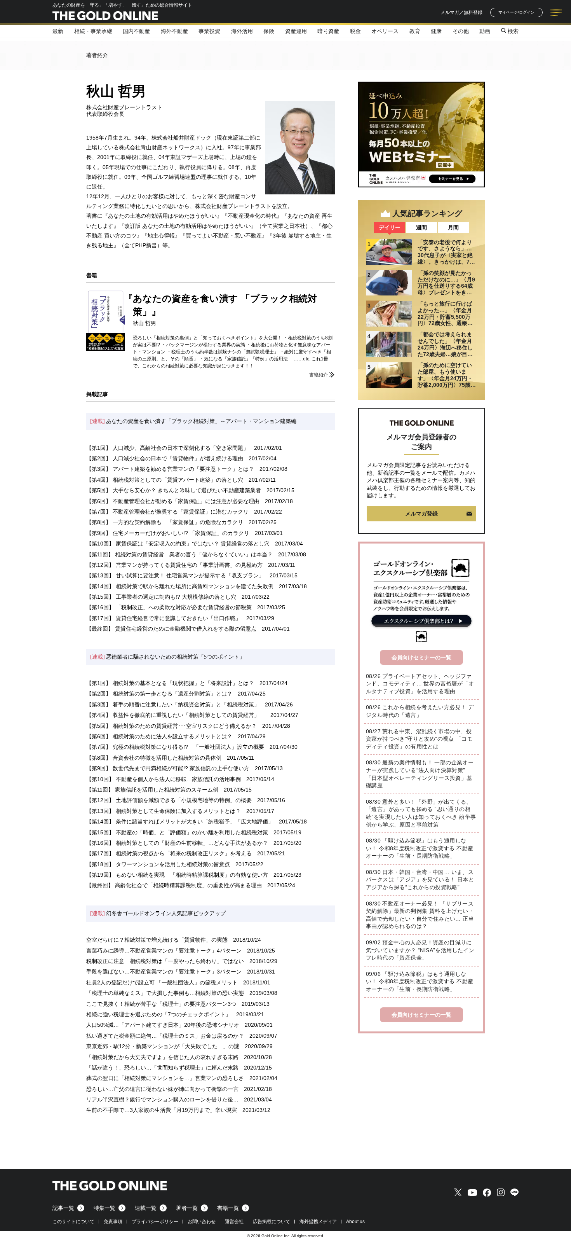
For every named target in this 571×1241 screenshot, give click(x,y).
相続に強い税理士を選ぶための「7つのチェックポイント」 (158, 1014)
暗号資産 (328, 31)
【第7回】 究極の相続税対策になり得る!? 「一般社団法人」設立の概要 (175, 747)
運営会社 (234, 1221)
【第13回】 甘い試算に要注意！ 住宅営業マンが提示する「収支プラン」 (175, 575)
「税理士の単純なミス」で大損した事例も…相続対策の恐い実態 (165, 993)
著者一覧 (187, 1208)
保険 (268, 31)
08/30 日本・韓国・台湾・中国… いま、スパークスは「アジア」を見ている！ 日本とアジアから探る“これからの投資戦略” (420, 879)
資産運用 (296, 31)
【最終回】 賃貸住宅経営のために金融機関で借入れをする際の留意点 (171, 629)
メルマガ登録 (421, 513)
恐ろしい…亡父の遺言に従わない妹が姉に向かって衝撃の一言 (162, 1089)
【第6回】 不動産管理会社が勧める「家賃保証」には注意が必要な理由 (172, 501)
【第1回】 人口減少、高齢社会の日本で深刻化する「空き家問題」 (167, 448)
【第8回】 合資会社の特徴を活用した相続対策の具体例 (153, 758)
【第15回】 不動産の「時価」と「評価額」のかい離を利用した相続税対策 (177, 832)
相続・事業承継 (93, 31)
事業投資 (209, 31)
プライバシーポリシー (155, 1221)
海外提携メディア (318, 1221)
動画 (484, 31)
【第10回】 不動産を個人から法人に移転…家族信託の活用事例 (163, 779)
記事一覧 (63, 1208)
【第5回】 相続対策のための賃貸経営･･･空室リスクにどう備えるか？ (171, 726)
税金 (355, 31)
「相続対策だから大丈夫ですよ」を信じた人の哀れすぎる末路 (162, 1057)
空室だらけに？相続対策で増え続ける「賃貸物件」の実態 (157, 940)
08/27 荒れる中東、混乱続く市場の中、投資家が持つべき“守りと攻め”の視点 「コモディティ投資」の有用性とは (419, 739)
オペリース (385, 31)
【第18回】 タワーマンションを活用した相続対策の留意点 (158, 864)
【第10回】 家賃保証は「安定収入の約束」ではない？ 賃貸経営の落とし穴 (178, 543)
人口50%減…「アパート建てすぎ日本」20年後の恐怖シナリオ (162, 1025)
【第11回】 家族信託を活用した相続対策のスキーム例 (152, 790)
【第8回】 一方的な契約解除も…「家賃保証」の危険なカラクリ (164, 522)
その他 (461, 31)
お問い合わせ (202, 1221)
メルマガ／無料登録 (461, 12)
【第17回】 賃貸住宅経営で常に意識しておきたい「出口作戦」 (163, 618)
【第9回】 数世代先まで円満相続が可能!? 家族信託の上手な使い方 (167, 768)
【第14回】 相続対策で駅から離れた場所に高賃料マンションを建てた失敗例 (179, 586)
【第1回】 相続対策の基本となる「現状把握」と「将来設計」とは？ (170, 683)
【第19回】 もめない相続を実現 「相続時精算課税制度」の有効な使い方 (177, 875)
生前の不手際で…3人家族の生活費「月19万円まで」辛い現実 (161, 1110)
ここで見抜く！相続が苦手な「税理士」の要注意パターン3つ (161, 1004)
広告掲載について (271, 1221)
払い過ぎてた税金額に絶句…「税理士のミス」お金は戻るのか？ (165, 1036)
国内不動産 (136, 31)
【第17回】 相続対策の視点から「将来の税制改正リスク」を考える (169, 853)
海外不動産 (174, 31)
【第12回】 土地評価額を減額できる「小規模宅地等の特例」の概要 (169, 800)
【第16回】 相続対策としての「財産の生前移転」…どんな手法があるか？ (177, 843)
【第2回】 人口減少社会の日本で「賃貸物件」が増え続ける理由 (164, 458)
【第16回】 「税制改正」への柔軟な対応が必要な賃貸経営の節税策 (169, 607)
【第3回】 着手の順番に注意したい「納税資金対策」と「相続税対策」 (172, 704)
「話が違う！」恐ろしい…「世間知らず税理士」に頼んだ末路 (162, 1067)
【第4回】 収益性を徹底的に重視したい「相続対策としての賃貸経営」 (175, 715)
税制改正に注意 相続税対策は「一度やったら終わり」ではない (165, 961)
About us (355, 1221)
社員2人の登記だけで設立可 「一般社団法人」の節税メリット (162, 982)
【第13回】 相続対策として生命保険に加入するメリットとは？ (163, 811)
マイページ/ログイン (516, 12)
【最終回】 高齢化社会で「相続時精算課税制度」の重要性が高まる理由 (174, 885)
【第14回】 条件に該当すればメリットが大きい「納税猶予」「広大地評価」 (179, 821)
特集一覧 (104, 1208)
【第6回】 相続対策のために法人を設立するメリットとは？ (159, 736)
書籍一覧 (228, 1208)
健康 (436, 31)
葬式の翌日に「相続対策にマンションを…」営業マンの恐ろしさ (165, 1078)
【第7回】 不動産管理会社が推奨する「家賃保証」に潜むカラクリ (167, 512)
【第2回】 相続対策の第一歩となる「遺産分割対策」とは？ (159, 693)
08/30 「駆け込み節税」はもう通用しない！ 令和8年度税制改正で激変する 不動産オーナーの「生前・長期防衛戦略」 (419, 848)
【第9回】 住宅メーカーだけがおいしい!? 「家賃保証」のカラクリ (167, 533)
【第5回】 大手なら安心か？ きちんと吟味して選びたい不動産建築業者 (173, 490)
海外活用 (242, 31)
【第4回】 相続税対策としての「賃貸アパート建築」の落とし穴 (164, 480)
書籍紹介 (318, 374)
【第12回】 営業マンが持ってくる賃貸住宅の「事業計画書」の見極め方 (174, 565)
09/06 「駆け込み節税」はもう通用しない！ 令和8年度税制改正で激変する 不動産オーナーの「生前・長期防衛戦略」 (419, 981)
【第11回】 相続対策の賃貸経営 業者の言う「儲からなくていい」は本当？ (179, 554)
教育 (414, 31)
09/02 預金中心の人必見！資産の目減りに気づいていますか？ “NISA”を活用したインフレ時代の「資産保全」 (420, 950)
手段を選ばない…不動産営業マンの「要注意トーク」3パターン (164, 971)
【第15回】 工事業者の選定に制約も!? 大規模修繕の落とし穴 (161, 597)
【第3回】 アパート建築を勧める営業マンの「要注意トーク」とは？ (170, 469)
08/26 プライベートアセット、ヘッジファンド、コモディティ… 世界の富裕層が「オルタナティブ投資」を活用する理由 (420, 683)
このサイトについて (73, 1221)
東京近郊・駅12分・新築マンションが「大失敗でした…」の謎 (162, 1046)
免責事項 (113, 1221)
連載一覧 (146, 1208)
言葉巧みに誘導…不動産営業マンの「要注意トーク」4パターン (164, 950)
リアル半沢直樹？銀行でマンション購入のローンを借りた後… (162, 1099)
